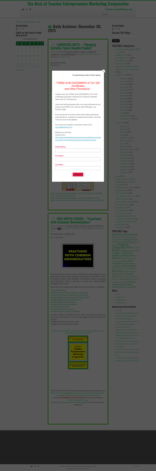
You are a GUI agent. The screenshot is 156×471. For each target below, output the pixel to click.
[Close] (103, 71)
